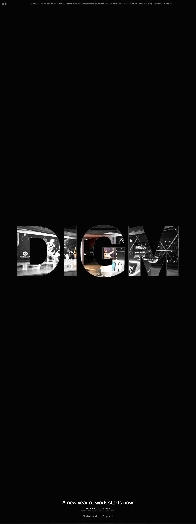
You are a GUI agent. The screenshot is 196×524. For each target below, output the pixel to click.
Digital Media (116, 4)
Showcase (158, 4)
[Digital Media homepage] (4, 5)
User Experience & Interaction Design (93, 4)
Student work (90, 516)
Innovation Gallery (145, 4)
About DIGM (167, 4)
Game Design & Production (65, 4)
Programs (107, 516)
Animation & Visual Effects (42, 4)
